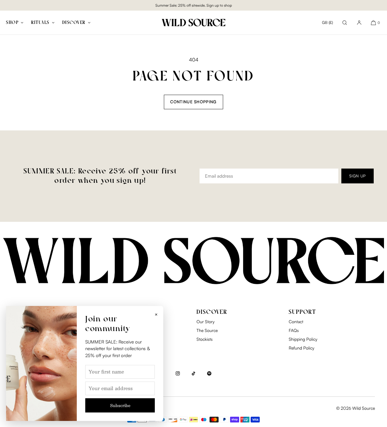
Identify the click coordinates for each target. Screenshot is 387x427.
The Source (207, 330)
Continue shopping (193, 101)
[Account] (359, 22)
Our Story (206, 321)
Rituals (40, 23)
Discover (74, 23)
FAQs (294, 330)
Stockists (205, 339)
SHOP (12, 23)
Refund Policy (301, 347)
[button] (344, 22)
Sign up (357, 175)
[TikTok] (193, 376)
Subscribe (120, 405)
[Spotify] (209, 376)
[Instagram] (178, 376)
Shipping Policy (303, 339)
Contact (296, 321)
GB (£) (327, 22)
